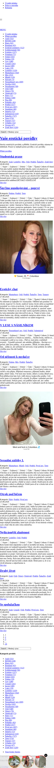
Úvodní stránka (11, 3)
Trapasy (46, 294)
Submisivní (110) (12, 114)
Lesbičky (17, 162)
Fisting (11, 362)
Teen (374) (9, 118)
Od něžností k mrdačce (15, 356)
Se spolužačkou (10, 604)
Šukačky (40, 162)
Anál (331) (9, 38)
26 (6, 644)
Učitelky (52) (10, 123)
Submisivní (38, 331)
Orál (28, 162)
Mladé (21, 466)
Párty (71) (9, 95)
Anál (11, 162)
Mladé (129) (10, 77)
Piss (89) (8, 100)
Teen (24, 193)
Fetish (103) (10, 57)
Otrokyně (28, 576)
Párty (11, 499)
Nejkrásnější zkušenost (14, 532)
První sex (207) (11, 107)
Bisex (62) (9, 43)
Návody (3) (9, 79)
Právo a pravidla (11, 5)
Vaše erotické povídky (18, 138)
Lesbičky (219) (11, 70)
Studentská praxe (11, 156)
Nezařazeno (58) (11, 86)
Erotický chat (9, 289)
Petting (11, 193)
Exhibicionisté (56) (12, 50)
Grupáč (16, 610)
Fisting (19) (9, 59)
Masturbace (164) (12, 73)
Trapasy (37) (10, 120)
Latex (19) (9, 68)
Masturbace (13, 294)
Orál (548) (9, 89)
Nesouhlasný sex (15, 331)
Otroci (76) (9, 91)
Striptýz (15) (10, 111)
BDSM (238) (10, 41)
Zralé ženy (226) (11, 127)
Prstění (33, 162)
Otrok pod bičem (11, 494)
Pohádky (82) (10, 102)
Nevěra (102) (10, 84)
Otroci (20, 576)
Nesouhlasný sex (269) (14, 82)
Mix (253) (9, 75)
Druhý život (7, 570)
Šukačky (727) (11, 116)
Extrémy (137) (11, 52)
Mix (23, 162)
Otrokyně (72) (10, 93)
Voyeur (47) (10, 125)
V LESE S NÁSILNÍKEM (16, 325)
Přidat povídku (11, 36)
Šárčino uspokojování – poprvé (20, 188)
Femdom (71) (10, 54)
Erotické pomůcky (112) (14, 48)
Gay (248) (9, 61)
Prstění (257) (10, 105)
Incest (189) (9, 66)
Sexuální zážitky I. (12, 460)
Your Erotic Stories (12, 752)
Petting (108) (10, 98)
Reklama (8, 8)
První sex (39, 466)
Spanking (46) (10, 109)
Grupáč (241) (10, 64)
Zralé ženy (49, 162)
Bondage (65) (10, 45)
